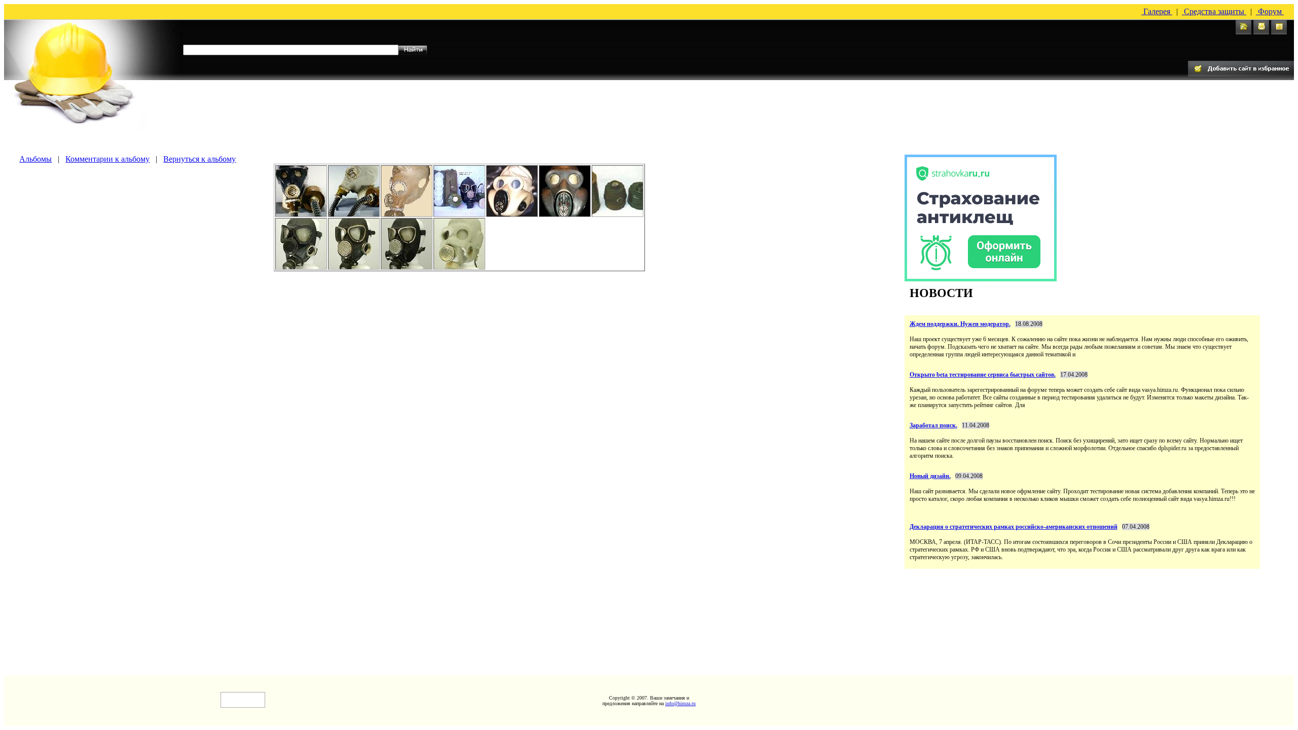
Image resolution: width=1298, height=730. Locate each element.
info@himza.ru (680, 703)
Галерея (1156, 11)
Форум (1270, 11)
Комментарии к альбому (107, 159)
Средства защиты (1214, 11)
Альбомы (35, 159)
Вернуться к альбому (199, 159)
